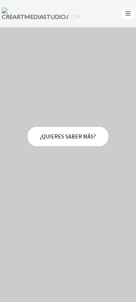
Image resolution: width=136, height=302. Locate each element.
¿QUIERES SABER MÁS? (68, 136)
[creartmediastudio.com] (41, 13)
